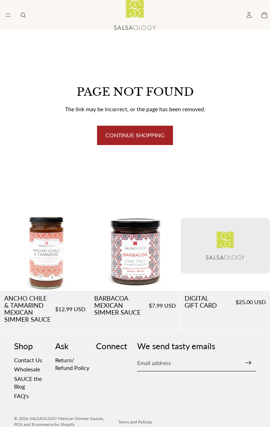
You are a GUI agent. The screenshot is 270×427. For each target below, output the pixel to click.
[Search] (23, 15)
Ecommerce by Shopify (53, 424)
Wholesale (27, 369)
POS (18, 424)
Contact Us (28, 360)
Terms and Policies (135, 422)
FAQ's (21, 396)
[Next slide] (79, 245)
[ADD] (79, 280)
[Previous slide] (10, 245)
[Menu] (8, 15)
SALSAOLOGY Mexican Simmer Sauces (66, 418)
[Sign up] (248, 363)
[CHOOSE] (259, 280)
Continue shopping (135, 135)
